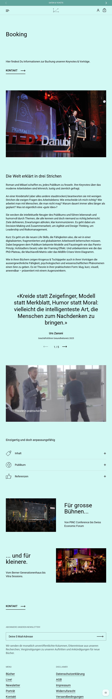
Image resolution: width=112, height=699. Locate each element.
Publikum (20, 464)
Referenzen (21, 476)
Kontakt (12, 70)
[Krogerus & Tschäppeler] (56, 10)
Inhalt (18, 453)
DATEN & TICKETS (56, 3)
